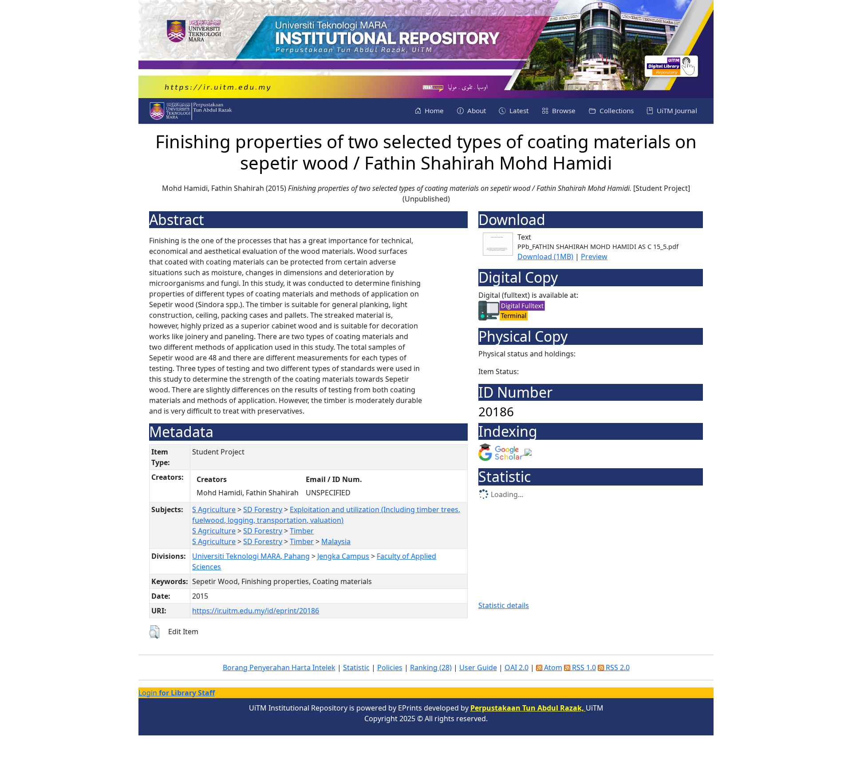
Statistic (356, 667)
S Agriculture (214, 509)
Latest (518, 110)
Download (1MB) (545, 256)
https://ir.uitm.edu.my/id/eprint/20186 (255, 611)
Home (433, 110)
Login (176, 693)
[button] (154, 632)
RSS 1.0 (583, 667)
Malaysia (336, 541)
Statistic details (503, 605)
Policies (389, 667)
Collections (616, 110)
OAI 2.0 (517, 667)
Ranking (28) (431, 667)
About (475, 110)
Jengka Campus (343, 556)
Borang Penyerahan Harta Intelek (279, 667)
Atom (552, 667)
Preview (594, 256)
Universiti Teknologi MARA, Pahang (251, 556)
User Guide (478, 667)
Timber (302, 531)
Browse (563, 110)
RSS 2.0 (617, 667)
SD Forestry (262, 509)
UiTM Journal (676, 110)
